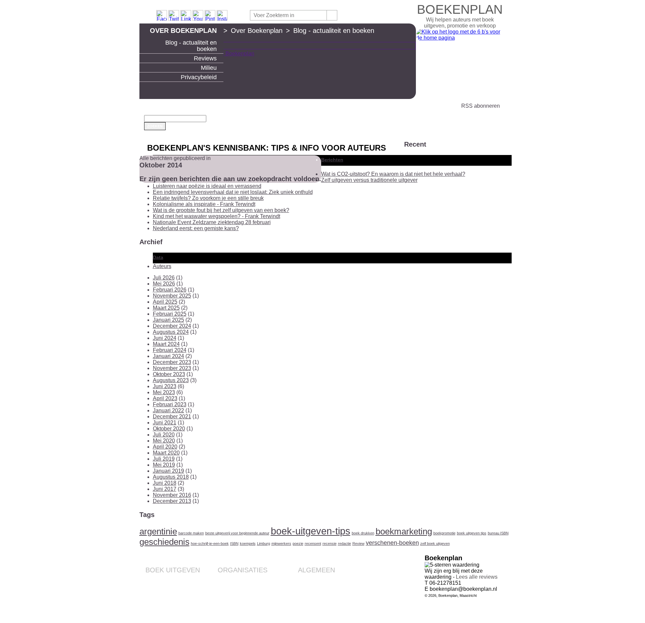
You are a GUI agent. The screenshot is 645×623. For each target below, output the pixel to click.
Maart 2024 (166, 344)
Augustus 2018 (171, 477)
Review (358, 543)
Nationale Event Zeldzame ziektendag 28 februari (212, 222)
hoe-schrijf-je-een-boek (210, 543)
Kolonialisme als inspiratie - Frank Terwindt (204, 204)
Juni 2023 (164, 386)
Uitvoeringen (186, 585)
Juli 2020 (164, 434)
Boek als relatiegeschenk (240, 580)
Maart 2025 (166, 308)
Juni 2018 (164, 483)
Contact (326, 580)
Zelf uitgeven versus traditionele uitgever (369, 180)
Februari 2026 (169, 290)
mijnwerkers (281, 543)
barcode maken (191, 533)
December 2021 (172, 416)
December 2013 (172, 501)
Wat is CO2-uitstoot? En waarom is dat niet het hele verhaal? (393, 174)
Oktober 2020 (169, 428)
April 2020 (165, 447)
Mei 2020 (164, 441)
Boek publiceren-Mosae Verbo (168, 580)
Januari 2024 (168, 356)
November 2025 (172, 296)
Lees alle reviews (477, 577)
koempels (248, 543)
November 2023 (172, 368)
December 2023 (172, 362)
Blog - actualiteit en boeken (191, 45)
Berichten (332, 159)
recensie (329, 543)
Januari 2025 (168, 320)
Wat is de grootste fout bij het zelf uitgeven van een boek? (221, 210)
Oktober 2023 (169, 374)
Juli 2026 (164, 277)
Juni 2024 (164, 338)
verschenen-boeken (392, 542)
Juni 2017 (164, 489)
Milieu (209, 67)
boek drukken (363, 533)
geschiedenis (164, 542)
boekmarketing (404, 531)
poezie (298, 543)
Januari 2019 (168, 471)
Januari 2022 (168, 410)
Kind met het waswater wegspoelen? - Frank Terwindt (216, 216)
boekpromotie (444, 533)
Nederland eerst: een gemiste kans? (196, 228)
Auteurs (162, 266)
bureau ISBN (498, 533)
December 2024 (172, 326)
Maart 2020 (166, 453)
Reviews (205, 58)
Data (158, 257)
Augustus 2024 (171, 332)
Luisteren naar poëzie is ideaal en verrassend (207, 186)
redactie (344, 543)
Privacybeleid (199, 77)
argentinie (158, 531)
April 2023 (165, 398)
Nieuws (327, 607)
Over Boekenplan (183, 30)
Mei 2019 (164, 465)
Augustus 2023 (171, 380)
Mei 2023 (164, 392)
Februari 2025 (169, 314)
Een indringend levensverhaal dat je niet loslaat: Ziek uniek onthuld (233, 192)
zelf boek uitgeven (435, 543)
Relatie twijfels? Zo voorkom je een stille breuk (208, 198)
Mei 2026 (164, 284)
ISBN (234, 543)
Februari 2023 (169, 404)
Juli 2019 (164, 459)
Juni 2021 (164, 422)
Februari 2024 (169, 350)
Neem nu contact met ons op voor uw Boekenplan (304, 598)
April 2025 (165, 302)
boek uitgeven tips (471, 533)
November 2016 (172, 495)
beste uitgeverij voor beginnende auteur (237, 533)
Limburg (263, 543)
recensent (313, 543)
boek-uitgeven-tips (310, 530)
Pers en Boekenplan (313, 590)
